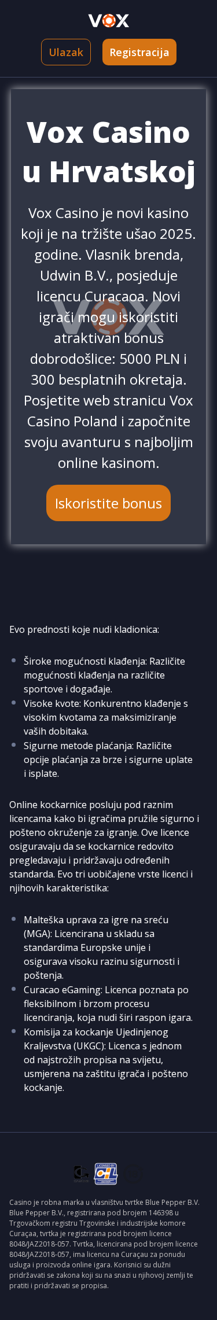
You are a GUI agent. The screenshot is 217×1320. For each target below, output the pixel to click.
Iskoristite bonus (108, 502)
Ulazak (66, 52)
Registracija (139, 52)
